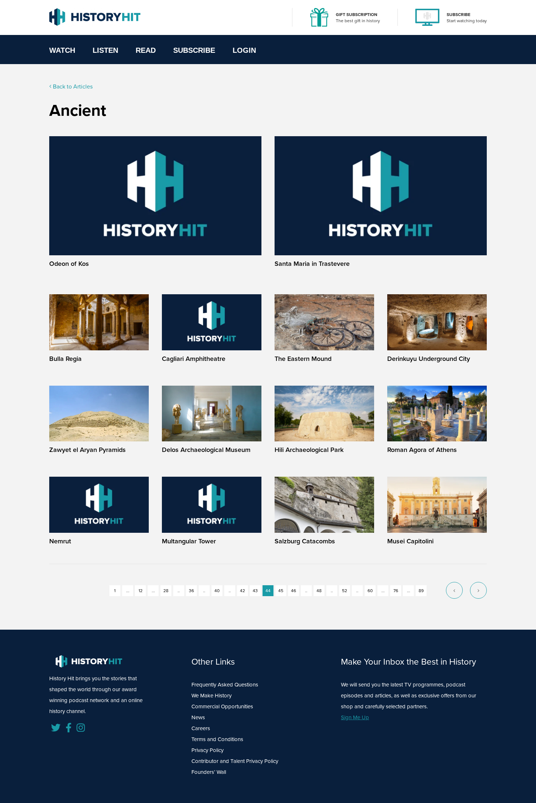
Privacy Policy (207, 750)
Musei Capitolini (410, 541)
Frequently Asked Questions (224, 685)
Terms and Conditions (217, 739)
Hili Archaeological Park (309, 449)
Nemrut (60, 541)
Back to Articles (72, 86)
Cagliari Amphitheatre (193, 358)
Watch (62, 50)
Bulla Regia (65, 358)
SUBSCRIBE (458, 14)
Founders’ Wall (208, 772)
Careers (200, 728)
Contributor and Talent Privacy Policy (234, 761)
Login (244, 50)
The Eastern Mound (303, 358)
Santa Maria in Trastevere (312, 263)
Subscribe (194, 50)
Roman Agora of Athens (422, 449)
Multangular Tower (189, 541)
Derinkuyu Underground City (428, 358)
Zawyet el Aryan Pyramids (87, 449)
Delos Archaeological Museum (206, 449)
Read (146, 50)
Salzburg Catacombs (305, 541)
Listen (105, 50)
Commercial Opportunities (222, 706)
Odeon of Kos (69, 263)
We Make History (211, 696)
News (198, 717)
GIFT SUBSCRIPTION (356, 14)
